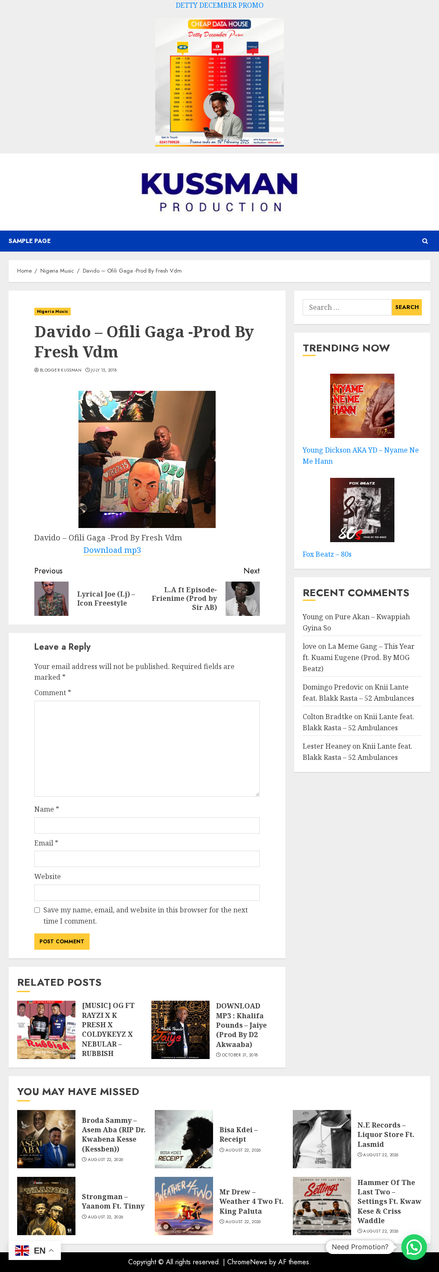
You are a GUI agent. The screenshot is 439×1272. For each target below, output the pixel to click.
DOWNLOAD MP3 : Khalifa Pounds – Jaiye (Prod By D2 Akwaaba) (241, 1025)
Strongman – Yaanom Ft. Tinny (113, 1201)
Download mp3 (112, 550)
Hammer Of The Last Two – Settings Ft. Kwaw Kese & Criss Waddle (389, 1202)
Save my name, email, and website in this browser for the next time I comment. (145, 915)
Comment (52, 692)
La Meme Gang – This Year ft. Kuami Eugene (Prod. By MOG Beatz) (359, 657)
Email (46, 843)
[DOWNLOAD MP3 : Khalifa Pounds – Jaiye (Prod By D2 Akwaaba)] (180, 1030)
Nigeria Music (52, 311)
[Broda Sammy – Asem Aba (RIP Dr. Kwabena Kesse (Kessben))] (46, 1139)
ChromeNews (247, 1262)
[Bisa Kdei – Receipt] (184, 1139)
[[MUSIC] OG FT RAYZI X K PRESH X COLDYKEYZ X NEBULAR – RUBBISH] (46, 1030)
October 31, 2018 (240, 1055)
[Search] (425, 241)
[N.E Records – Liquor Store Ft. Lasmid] (322, 1139)
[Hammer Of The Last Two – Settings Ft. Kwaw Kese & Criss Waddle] (322, 1206)
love (309, 646)
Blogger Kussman (61, 370)
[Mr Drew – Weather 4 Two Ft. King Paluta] (184, 1206)
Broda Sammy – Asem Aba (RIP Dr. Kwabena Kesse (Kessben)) (114, 1135)
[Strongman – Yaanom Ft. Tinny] (46, 1206)
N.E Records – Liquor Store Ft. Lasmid (386, 1134)
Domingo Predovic (333, 687)
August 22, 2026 (105, 1160)
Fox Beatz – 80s (327, 554)
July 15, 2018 (104, 370)
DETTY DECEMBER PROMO (220, 5)
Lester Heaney (327, 746)
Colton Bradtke (327, 716)
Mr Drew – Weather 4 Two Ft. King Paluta (252, 1201)
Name (46, 809)
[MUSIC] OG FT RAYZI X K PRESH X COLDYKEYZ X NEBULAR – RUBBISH (108, 1029)
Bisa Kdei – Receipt (239, 1134)
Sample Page (30, 241)
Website (47, 876)
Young (313, 616)
